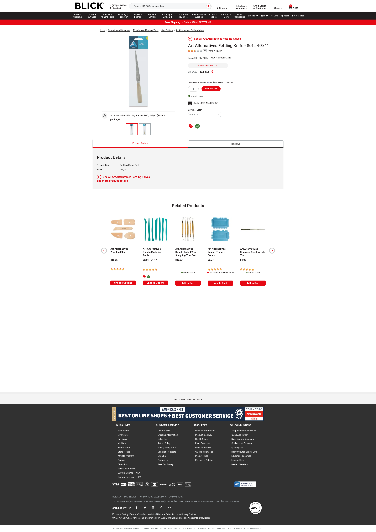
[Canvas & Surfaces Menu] (92, 19)
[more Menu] (239, 19)
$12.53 (179, 260)
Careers (121, 460)
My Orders (123, 435)
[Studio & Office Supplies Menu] (198, 19)
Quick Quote (237, 447)
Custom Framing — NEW (129, 477)
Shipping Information (168, 435)
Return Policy (164, 443)
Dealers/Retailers (239, 464)
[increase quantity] (197, 88)
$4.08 (243, 260)
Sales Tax (162, 439)
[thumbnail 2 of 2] (145, 129)
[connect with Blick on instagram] (153, 509)
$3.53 (204, 72)
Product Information (205, 430)
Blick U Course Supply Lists (244, 451)
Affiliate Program (126, 456)
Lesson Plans (237, 460)
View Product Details (221, 58)
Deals (286, 16)
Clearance (299, 16)
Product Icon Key (203, 435)
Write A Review (215, 51)
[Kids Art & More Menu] (227, 19)
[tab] (140, 143)
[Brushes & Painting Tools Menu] (107, 19)
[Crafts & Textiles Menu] (214, 19)
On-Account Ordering (241, 443)
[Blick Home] (90, 6)
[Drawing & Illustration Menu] (123, 19)
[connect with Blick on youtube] (169, 509)
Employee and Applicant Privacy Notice (192, 518)
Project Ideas (201, 456)
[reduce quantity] (190, 88)
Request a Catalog (204, 460)
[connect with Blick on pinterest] (161, 509)
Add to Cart (188, 283)
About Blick (123, 464)
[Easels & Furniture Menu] (152, 19)
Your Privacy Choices (186, 514)
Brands (251, 16)
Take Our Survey (165, 464)
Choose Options (123, 282)
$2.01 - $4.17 (150, 260)
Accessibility (150, 514)
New (266, 16)
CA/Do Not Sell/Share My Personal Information (134, 518)
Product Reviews (203, 447)
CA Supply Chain (165, 518)
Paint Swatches (202, 443)
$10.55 (114, 260)
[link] (115, 8)
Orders (278, 8)
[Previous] (104, 251)
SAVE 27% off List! (208, 65)
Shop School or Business (243, 430)
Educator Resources (241, 456)
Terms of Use (136, 514)
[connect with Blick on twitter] (145, 509)
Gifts (276, 16)
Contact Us (163, 460)
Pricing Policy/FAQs (167, 447)
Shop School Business (260, 7)
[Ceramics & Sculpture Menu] (183, 19)
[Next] (272, 251)
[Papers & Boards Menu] (138, 19)
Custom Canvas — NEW (129, 472)
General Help (164, 430)
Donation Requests (167, 451)
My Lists (122, 443)
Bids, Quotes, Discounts (242, 439)
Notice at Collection (166, 514)
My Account (123, 430)
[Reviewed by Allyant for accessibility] (255, 508)
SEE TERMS (205, 22)
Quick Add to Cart (239, 435)
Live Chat (162, 456)
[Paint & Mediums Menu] (78, 19)
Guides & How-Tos (204, 451)
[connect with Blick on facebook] (137, 509)
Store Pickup (124, 451)
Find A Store (124, 447)
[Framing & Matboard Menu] (167, 19)
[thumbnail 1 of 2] (132, 129)
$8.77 (211, 260)
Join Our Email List (127, 468)
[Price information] (191, 126)
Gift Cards (122, 439)
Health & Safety (202, 439)
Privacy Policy (120, 514)
